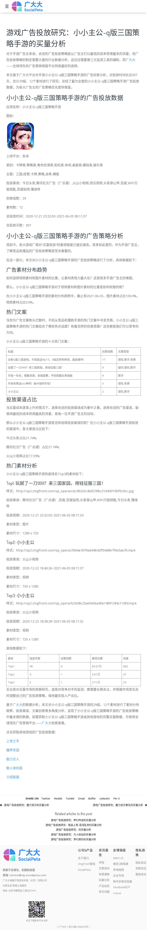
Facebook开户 (121, 887)
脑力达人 (12, 759)
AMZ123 (118, 858)
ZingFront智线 (86, 864)
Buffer (92, 798)
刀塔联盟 (12, 777)
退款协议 (141, 868)
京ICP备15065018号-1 (79, 926)
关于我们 (83, 858)
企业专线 (118, 875)
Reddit (58, 798)
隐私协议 (141, 862)
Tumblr (70, 798)
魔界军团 (12, 750)
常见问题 (104, 891)
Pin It (116, 798)
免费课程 (104, 874)
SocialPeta (84, 869)
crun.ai (117, 893)
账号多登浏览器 (122, 881)
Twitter (45, 798)
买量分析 (104, 880)
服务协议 (141, 874)
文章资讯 (104, 868)
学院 (101, 862)
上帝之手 (12, 741)
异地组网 (118, 869)
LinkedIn (104, 798)
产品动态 (104, 886)
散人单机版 (14, 768)
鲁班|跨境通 (120, 864)
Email (81, 798)
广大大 (130, 60)
